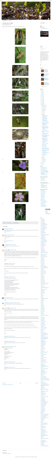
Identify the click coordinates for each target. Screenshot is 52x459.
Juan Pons (42, 198)
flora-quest (42, 284)
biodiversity (47, 212)
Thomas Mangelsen (44, 205)
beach (42, 310)
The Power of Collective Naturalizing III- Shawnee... (45, 124)
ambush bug (43, 344)
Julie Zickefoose (43, 169)
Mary (5, 297)
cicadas (42, 347)
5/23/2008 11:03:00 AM (11, 263)
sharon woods (43, 404)
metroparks (42, 251)
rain (41, 363)
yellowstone (42, 265)
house (42, 329)
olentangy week (43, 289)
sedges (42, 290)
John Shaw (42, 197)
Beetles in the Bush (44, 167)
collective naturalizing (7, 223)
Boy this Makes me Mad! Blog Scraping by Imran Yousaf (45, 136)
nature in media (43, 357)
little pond (42, 225)
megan (42, 355)
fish (41, 296)
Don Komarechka (43, 191)
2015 (42, 95)
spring (42, 276)
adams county (43, 321)
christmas (42, 323)
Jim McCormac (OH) (44, 168)
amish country (43, 376)
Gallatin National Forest (44, 417)
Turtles (42, 236)
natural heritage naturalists (45, 287)
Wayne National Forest (45, 121)
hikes (42, 428)
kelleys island (43, 332)
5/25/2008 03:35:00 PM (11, 336)
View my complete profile (43, 28)
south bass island (43, 441)
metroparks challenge (44, 298)
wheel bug (42, 408)
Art (41, 301)
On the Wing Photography (44, 171)
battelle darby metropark (44, 378)
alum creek (42, 374)
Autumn (42, 307)
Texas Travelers (6, 346)
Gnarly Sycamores (44, 154)
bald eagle (42, 309)
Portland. (42, 373)
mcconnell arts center (44, 396)
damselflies (42, 232)
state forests (42, 405)
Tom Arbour (43, 27)
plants (13, 223)
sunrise (42, 291)
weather (42, 320)
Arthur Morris (43, 190)
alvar (41, 375)
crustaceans (43, 348)
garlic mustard (43, 426)
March (43, 158)
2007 (42, 162)
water (42, 367)
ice (41, 285)
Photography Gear (5, 20)
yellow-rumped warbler (44, 445)
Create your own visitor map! (7, 453)
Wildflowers (17, 223)
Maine (42, 222)
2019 (42, 91)
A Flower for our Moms (45, 143)
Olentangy (43, 155)
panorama (42, 398)
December (43, 105)
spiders (42, 257)
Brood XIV (5, 259)
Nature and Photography (44, 170)
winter (42, 278)
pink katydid (42, 400)
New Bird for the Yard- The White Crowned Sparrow (45, 128)
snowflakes (42, 440)
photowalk (42, 399)
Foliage (42, 308)
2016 (42, 94)
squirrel (42, 319)
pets (41, 437)
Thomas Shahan (43, 206)
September (43, 109)
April (42, 157)
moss (42, 356)
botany (42, 268)
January (43, 161)
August (43, 110)
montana (42, 286)
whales (42, 443)
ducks (42, 264)
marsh (42, 395)
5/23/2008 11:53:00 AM (9, 297)
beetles (42, 305)
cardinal (42, 322)
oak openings (43, 434)
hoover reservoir (43, 328)
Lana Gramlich (6, 244)
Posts (42, 47)
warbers (42, 407)
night (41, 358)
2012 (42, 99)
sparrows (42, 364)
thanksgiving (43, 365)
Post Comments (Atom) (9, 384)
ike (41, 331)
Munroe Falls (43, 266)
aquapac (42, 419)
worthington (42, 235)
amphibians (42, 244)
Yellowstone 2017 (43, 86)
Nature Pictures (10, 240)
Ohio (41, 258)
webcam (42, 300)
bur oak (42, 263)
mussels (42, 397)
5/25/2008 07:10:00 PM (12, 346)
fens (41, 425)
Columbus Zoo (43, 240)
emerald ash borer (43, 424)
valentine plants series (44, 366)
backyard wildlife (43, 224)
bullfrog (42, 381)
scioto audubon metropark (45, 438)
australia (42, 345)
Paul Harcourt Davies (44, 201)
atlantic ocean (43, 377)
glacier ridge (43, 427)
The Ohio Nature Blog (48, 210)
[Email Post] (13, 222)
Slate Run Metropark (44, 267)
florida (42, 297)
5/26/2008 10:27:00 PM (11, 367)
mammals (42, 245)
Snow (42, 243)
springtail (42, 442)
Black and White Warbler (44, 414)
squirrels (42, 277)
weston (42, 233)
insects (42, 221)
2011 (42, 100)
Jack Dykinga (43, 196)
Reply (5, 232)
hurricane (42, 330)
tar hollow (42, 406)
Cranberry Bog (43, 416)
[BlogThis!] (15, 222)
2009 (42, 103)
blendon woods (43, 254)
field (41, 349)
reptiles (15, 223)
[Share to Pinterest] (17, 222)
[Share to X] (16, 222)
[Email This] (14, 222)
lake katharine (43, 429)
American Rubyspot (44, 368)
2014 (42, 96)
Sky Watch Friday (44, 145)
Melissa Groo (43, 199)
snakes (42, 306)
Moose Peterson (43, 200)
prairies (42, 299)
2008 (42, 104)
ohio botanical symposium (45, 315)
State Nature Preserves (44, 187)
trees (41, 246)
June (43, 113)
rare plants (42, 318)
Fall (41, 274)
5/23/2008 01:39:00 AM (12, 244)
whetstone (42, 409)
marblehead (42, 394)
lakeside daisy (43, 354)
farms (42, 295)
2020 (42, 90)
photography (43, 223)
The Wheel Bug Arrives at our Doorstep (46, 75)
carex (42, 346)
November (43, 106)
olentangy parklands (44, 333)
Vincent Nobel (43, 180)
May (42, 114)
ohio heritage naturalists (44, 252)
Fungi (11, 223)
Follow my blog (47, 213)
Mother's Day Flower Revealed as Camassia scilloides (45, 139)
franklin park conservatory (44, 389)
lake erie (42, 275)
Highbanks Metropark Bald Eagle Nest (46, 79)
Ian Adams (42, 179)
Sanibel (42, 250)
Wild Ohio (42, 418)
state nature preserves (44, 234)
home (42, 353)
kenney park (43, 226)
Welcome (10, 20)
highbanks (42, 255)
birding (42, 231)
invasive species (43, 256)
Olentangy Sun (44, 144)
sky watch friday (43, 241)
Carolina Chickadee (44, 415)
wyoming (42, 444)
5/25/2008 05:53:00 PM (11, 341)
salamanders (43, 273)
